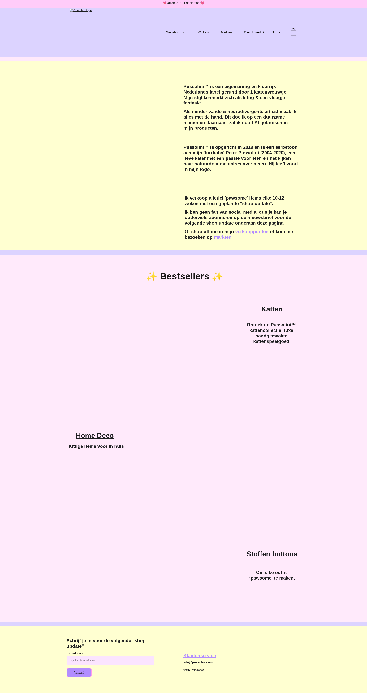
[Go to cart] (293, 32)
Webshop (172, 32)
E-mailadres (75, 653)
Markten (226, 32)
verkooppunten (252, 231)
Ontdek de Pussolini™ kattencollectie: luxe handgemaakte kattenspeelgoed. (272, 333)
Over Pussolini (254, 32)
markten (222, 237)
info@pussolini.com (198, 662)
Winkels (203, 32)
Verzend (79, 672)
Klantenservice (200, 655)
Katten (272, 309)
